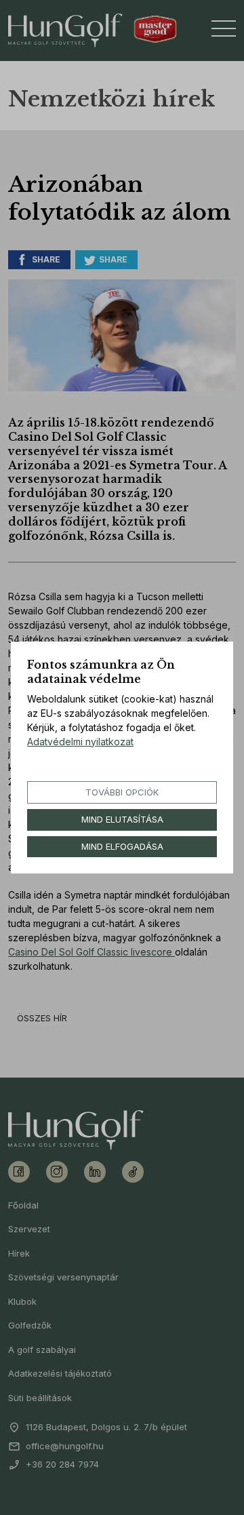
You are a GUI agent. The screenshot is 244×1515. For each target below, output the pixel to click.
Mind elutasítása (122, 819)
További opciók (122, 792)
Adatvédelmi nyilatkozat (80, 741)
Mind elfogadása (122, 846)
